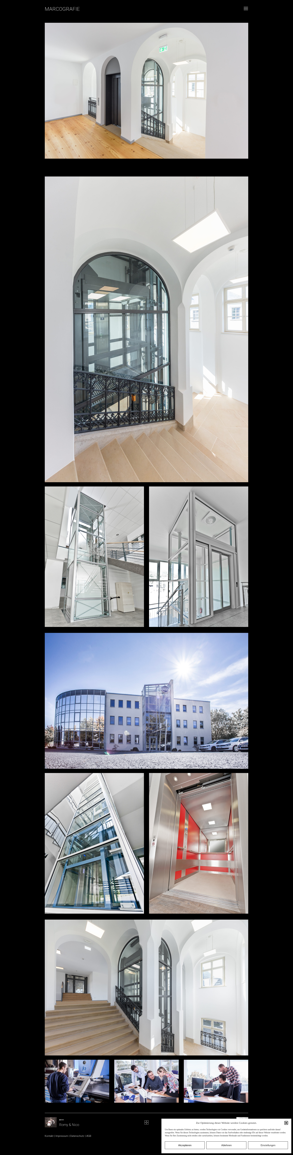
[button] (286, 1123)
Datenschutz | (78, 1136)
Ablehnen (226, 1145)
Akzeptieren (184, 1145)
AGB (88, 1136)
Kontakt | (50, 1136)
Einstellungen (268, 1145)
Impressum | (62, 1136)
